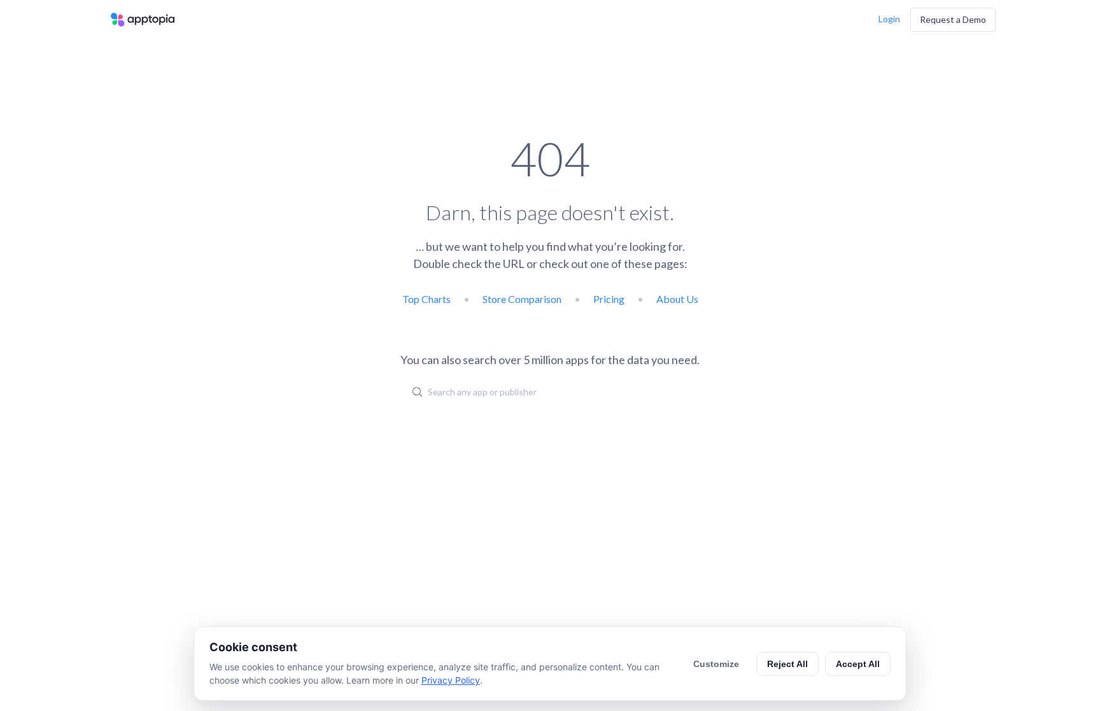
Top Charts (426, 299)
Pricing (608, 299)
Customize (716, 664)
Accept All (858, 664)
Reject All (787, 664)
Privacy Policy (450, 680)
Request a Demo (953, 19)
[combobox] (550, 391)
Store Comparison (522, 299)
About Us (677, 299)
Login (889, 18)
